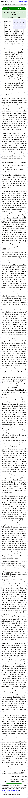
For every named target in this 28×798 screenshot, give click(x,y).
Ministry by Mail (6, 1)
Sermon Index (23, 1)
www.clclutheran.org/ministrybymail (10, 790)
